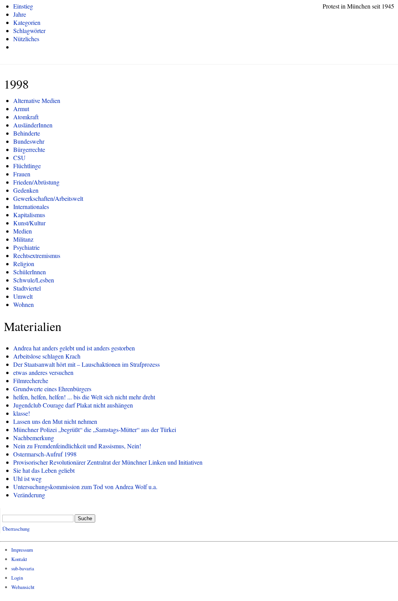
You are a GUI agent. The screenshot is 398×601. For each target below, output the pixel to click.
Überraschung (16, 528)
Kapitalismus (29, 215)
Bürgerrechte (29, 149)
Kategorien (26, 22)
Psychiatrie (26, 247)
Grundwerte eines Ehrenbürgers (52, 389)
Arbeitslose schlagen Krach (46, 356)
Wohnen (23, 304)
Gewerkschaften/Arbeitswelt (48, 198)
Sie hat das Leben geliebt (44, 470)
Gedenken (25, 190)
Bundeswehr (28, 141)
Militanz (23, 239)
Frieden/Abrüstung (36, 182)
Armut (21, 109)
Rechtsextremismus (36, 255)
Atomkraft (25, 117)
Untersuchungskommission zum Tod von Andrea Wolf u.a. (85, 487)
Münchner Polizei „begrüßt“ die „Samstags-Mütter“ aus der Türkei (94, 429)
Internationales (31, 206)
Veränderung (29, 495)
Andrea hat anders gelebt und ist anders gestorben (74, 348)
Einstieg (23, 6)
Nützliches (26, 39)
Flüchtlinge (27, 166)
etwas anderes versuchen (43, 372)
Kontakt (19, 559)
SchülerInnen (29, 272)
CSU (19, 157)
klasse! (21, 413)
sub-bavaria (22, 568)
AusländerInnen (32, 125)
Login (17, 577)
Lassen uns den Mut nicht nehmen (55, 421)
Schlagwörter (29, 30)
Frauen (21, 174)
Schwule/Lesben (33, 280)
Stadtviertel (27, 288)
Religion (23, 264)
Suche (85, 518)
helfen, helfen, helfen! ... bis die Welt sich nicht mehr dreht (84, 397)
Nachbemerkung (33, 438)
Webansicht (23, 587)
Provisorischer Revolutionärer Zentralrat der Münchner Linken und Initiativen (107, 462)
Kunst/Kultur (29, 223)
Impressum (22, 549)
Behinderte (26, 133)
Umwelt (23, 296)
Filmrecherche (30, 380)
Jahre (19, 14)
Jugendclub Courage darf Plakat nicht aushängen (73, 405)
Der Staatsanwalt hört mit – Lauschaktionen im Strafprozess (86, 364)
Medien (22, 231)
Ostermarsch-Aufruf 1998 (45, 454)
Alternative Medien (36, 100)
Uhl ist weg (27, 478)
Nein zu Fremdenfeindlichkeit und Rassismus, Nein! (77, 446)
